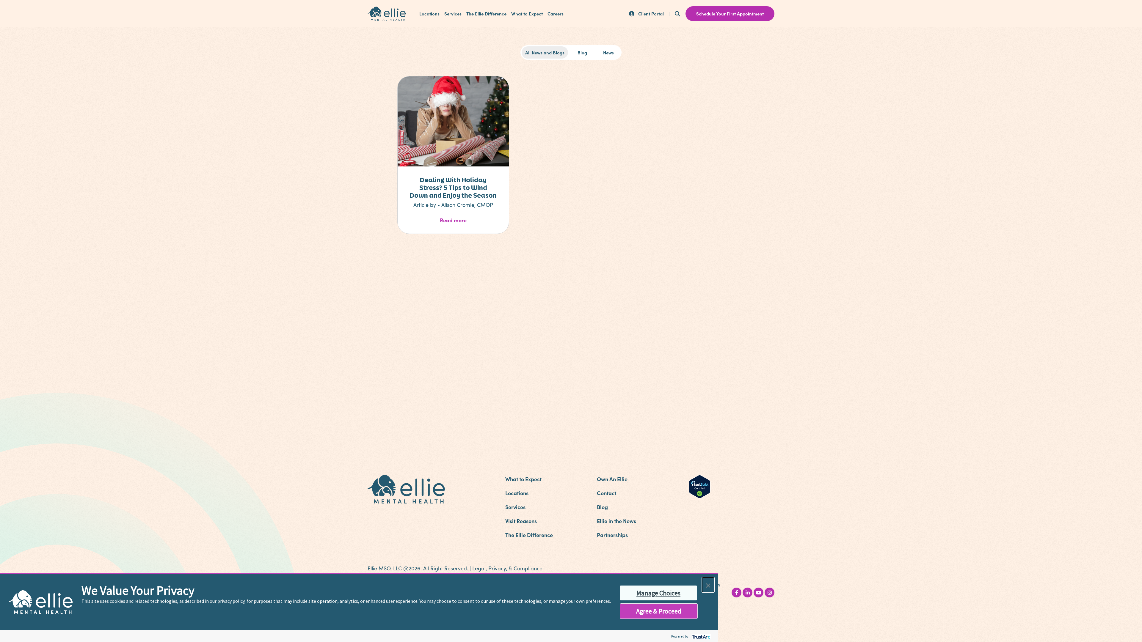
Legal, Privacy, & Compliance (507, 568)
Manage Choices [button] (658, 593)
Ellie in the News (616, 521)
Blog (582, 52)
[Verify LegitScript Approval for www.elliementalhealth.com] (699, 486)
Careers (556, 14)
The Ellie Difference (486, 14)
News (608, 52)
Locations (429, 14)
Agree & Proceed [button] (658, 611)
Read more (468, 220)
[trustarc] (700, 636)
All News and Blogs (544, 52)
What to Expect (527, 14)
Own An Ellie (612, 479)
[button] (708, 585)
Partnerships (612, 535)
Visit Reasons (521, 521)
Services (453, 14)
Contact (606, 493)
